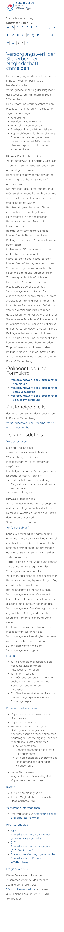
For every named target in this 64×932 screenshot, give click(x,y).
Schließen (22, 8)
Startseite (12, 18)
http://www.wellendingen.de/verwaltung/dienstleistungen (27, 911)
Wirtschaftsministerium (20, 889)
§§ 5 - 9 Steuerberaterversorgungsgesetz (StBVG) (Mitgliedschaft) (32, 834)
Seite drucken (25, 3)
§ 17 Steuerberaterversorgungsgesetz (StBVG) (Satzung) (32, 846)
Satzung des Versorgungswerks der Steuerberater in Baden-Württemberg (33, 858)
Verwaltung (26, 18)
